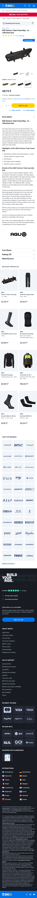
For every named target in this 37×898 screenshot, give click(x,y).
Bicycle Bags (26, 18)
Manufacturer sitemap (8, 684)
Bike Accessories (16, 18)
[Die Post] (29, 733)
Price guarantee (6, 689)
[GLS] (7, 742)
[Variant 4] (28, 84)
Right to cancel (6, 644)
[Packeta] (29, 742)
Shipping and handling (8, 672)
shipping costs (5, 808)
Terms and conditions (8, 641)
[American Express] (29, 710)
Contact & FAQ (6, 664)
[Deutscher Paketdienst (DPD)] (18, 733)
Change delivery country (8, 823)
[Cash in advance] (29, 719)
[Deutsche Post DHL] (7, 733)
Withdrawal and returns (9, 666)
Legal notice (5, 632)
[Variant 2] (13, 84)
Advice (4, 695)
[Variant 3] (20, 84)
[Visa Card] (18, 710)
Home (3, 18)
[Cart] (34, 6)
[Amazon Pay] (18, 719)
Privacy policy (6, 646)
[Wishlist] (25, 6)
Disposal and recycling (8, 652)
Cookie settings (6, 649)
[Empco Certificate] (7, 757)
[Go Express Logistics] (18, 742)
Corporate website (7, 635)
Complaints (5, 669)
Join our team (6, 638)
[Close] (33, 23)
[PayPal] (7, 719)
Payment (4, 675)
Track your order (7, 678)
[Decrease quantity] (4, 105)
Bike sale (12, 14)
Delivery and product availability (11, 686)
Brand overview (8, 564)
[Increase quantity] (9, 105)
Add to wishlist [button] (16, 110)
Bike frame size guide (8, 681)
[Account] (29, 6)
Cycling (9, 18)
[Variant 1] (5, 84)
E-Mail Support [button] (30, 110)
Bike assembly (6, 692)
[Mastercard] (7, 710)
